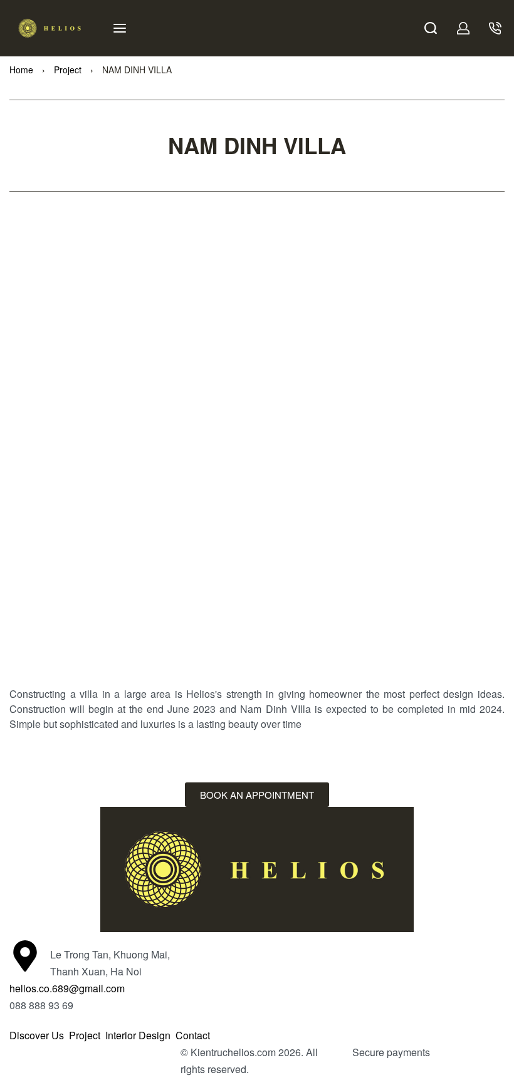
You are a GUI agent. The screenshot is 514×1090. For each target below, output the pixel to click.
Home (21, 69)
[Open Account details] (463, 28)
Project (67, 69)
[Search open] (431, 28)
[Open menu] (120, 28)
